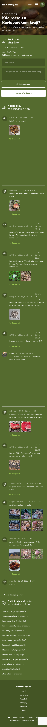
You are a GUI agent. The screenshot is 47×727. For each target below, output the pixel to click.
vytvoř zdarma (26, 55)
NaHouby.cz (10, 4)
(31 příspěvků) (15, 659)
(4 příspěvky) (16, 635)
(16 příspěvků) (14, 611)
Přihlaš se (6, 55)
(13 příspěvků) (13, 650)
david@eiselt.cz (30, 720)
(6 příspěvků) (15, 616)
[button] (36, 4)
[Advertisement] (23, 164)
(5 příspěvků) (14, 640)
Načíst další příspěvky (13, 595)
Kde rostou (23, 695)
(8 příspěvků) (14, 645)
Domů (23, 691)
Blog (23, 710)
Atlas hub (23, 699)
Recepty (23, 703)
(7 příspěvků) (14, 621)
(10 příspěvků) (13, 631)
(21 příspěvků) (13, 664)
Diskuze (23, 706)
